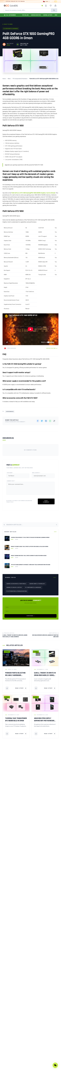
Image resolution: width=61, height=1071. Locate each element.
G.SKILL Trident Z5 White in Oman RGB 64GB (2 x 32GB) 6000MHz (45, 675)
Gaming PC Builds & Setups (14, 587)
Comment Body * (11, 480)
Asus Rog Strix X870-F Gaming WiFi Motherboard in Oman (44, 720)
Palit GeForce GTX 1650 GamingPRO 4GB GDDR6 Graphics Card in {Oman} (33, 193)
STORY (19, 688)
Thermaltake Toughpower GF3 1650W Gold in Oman (16, 719)
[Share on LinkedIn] (46, 420)
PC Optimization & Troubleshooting (17, 591)
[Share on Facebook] (37, 420)
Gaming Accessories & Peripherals (16, 583)
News (9, 78)
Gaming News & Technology (37, 583)
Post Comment (46, 501)
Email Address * (36, 472)
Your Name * (10, 472)
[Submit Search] (54, 10)
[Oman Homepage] (11, 5)
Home (4, 78)
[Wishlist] (50, 5)
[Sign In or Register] (46, 5)
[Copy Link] (54, 420)
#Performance (10, 411)
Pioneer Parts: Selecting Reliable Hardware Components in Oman (15, 675)
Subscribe (30, 615)
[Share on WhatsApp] (50, 420)
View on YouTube (51, 348)
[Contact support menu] (55, 1065)
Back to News (8, 24)
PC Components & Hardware (11, 28)
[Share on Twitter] (41, 420)
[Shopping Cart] (55, 5)
